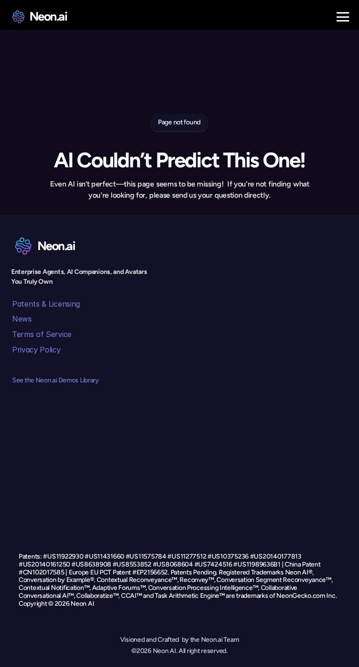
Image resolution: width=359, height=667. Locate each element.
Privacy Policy (36, 349)
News (22, 318)
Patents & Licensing (46, 303)
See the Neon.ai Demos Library (55, 380)
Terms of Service (42, 334)
